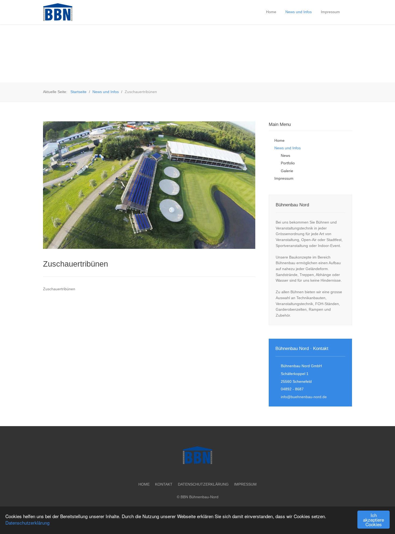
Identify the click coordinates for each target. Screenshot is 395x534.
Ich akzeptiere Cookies (373, 520)
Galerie (287, 171)
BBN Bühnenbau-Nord (199, 497)
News (285, 155)
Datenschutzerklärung (27, 522)
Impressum (283, 178)
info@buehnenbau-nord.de (304, 397)
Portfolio (288, 163)
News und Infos (287, 148)
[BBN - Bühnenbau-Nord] (76, 12)
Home (279, 140)
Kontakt (164, 484)
